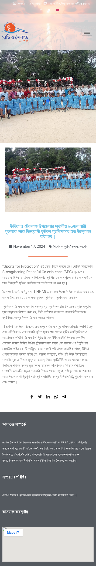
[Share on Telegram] (64, 396)
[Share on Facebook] (31, 396)
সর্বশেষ (83, 246)
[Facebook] (41, 9)
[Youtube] (57, 9)
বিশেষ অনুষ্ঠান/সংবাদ (65, 246)
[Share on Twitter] (39, 396)
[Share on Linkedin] (48, 396)
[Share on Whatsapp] (56, 396)
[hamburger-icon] (87, 32)
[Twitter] (49, 9)
